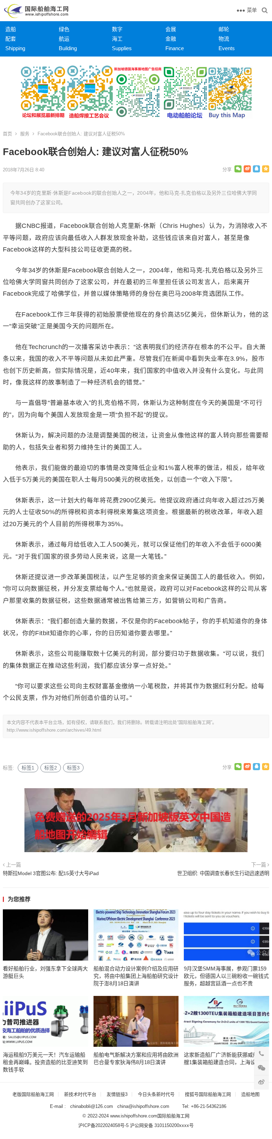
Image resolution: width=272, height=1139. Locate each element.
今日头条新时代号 (156, 1094)
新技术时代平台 (80, 1094)
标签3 (73, 768)
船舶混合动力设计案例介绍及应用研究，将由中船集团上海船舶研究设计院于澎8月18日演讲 (136, 976)
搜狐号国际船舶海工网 (208, 1094)
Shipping (15, 48)
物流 (224, 39)
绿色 (64, 29)
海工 (117, 39)
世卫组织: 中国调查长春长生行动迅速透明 (223, 873)
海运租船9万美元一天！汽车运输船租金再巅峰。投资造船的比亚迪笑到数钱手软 (45, 1062)
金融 (170, 39)
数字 (117, 29)
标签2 (50, 768)
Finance (174, 48)
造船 (10, 29)
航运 (64, 39)
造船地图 (250, 1094)
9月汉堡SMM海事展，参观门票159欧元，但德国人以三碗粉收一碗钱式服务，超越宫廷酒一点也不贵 (226, 976)
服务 (24, 133)
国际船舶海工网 (173, 1116)
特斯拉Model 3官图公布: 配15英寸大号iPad (51, 873)
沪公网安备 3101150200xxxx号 (162, 1125)
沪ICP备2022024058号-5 (103, 1125)
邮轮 (224, 29)
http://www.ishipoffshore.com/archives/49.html (54, 730)
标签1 (28, 768)
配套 (10, 39)
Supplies (122, 48)
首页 (7, 133)
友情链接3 (117, 1094)
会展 (170, 29)
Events (227, 48)
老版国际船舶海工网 (33, 1094)
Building (68, 48)
